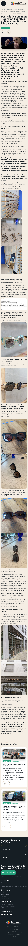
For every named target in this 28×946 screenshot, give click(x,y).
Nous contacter (7, 872)
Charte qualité (5, 884)
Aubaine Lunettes (19, 723)
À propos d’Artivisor (6, 883)
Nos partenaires (5, 898)
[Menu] (3, 3)
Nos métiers (4, 896)
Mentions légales (14, 929)
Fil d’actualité (5, 893)
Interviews (21, 9)
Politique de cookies (14, 934)
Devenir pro (6, 849)
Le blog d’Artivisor (11, 9)
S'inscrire (5, 857)
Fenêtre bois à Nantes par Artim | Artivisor (14, 765)
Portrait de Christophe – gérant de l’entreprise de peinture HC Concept (14, 807)
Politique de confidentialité (14, 933)
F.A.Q (2, 908)
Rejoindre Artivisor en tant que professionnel (14, 886)
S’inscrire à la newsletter (8, 906)
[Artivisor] (18, 3)
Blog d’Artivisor (5, 894)
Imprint (14, 936)
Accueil (3, 9)
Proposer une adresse (7, 904)
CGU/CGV (14, 931)
